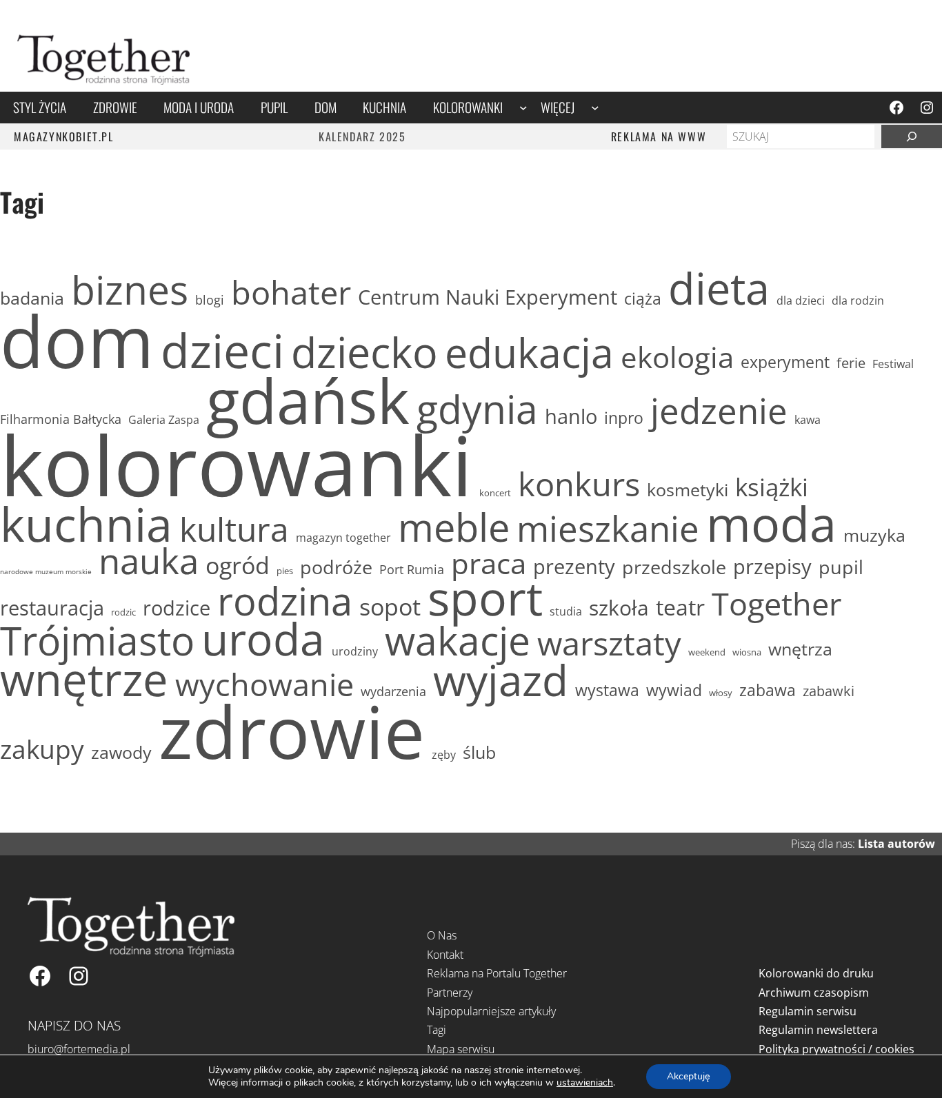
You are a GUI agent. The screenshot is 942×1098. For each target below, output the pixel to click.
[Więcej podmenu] (595, 107)
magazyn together (343, 537)
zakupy (42, 749)
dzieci (222, 350)
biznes (129, 290)
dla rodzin (858, 300)
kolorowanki (236, 464)
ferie (850, 362)
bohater (291, 292)
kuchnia (86, 523)
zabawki (828, 690)
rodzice (176, 608)
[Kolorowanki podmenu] (523, 107)
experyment (785, 362)
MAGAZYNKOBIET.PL (64, 136)
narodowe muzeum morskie (46, 572)
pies (285, 571)
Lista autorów (896, 843)
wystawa (607, 691)
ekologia (677, 357)
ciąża (642, 299)
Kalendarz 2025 (362, 136)
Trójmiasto (97, 641)
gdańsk (308, 400)
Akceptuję (688, 1076)
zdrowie (292, 731)
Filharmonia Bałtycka (60, 419)
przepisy (772, 567)
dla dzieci (800, 300)
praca (488, 563)
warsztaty (609, 643)
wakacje (457, 641)
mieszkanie (608, 528)
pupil (841, 567)
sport (485, 598)
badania (32, 298)
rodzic (123, 612)
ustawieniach (585, 1083)
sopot (390, 606)
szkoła (619, 607)
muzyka (874, 535)
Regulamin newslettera (818, 1029)
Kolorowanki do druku (816, 973)
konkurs (579, 484)
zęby (444, 755)
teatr (680, 608)
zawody (121, 752)
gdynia (477, 409)
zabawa (767, 691)
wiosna (746, 652)
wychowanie (264, 684)
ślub (479, 752)
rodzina (284, 600)
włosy (720, 693)
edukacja (529, 352)
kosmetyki (687, 490)
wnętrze (84, 679)
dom (77, 340)
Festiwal (893, 364)
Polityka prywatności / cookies (836, 1049)
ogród (238, 565)
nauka (149, 561)
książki (771, 487)
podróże (336, 567)
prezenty (574, 567)
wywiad (674, 691)
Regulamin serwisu (807, 1011)
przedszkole (674, 567)
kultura (234, 529)
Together (776, 604)
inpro (623, 418)
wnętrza (800, 649)
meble (454, 526)
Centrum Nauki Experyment (487, 297)
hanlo (571, 416)
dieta (719, 288)
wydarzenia (393, 692)
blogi (209, 300)
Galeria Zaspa (163, 420)
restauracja (52, 608)
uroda (263, 639)
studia (566, 611)
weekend (706, 652)
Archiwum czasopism (814, 992)
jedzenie (719, 410)
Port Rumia (411, 570)
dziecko (364, 353)
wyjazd (500, 680)
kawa (807, 420)
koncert (495, 493)
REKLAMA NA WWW (658, 136)
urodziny (355, 651)
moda (771, 523)
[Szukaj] (911, 136)
